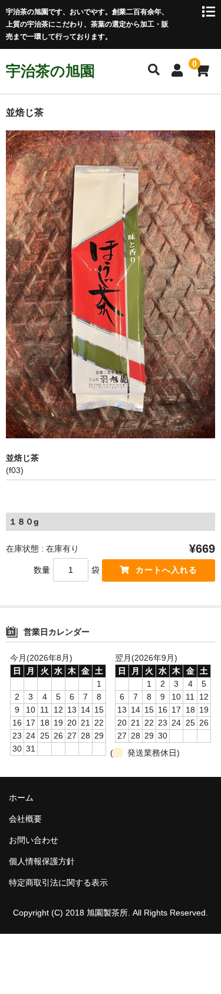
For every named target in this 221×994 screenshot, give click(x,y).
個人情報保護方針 (42, 861)
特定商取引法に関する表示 (58, 882)
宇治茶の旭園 (50, 71)
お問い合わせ (33, 840)
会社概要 (25, 819)
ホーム (21, 797)
